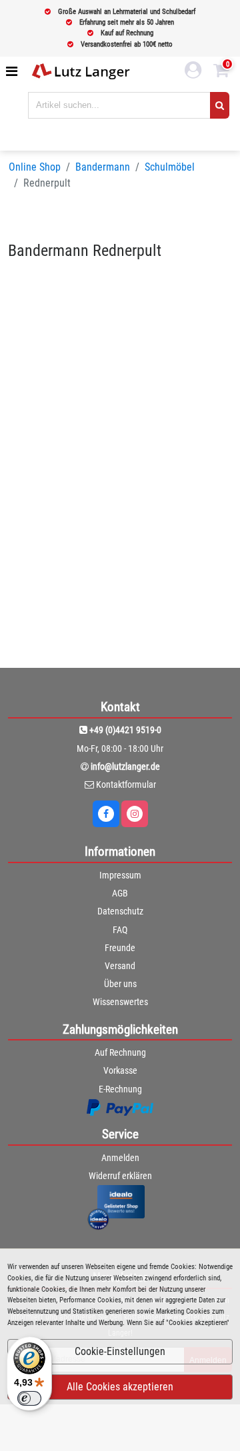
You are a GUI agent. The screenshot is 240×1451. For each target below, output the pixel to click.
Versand (120, 965)
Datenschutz (120, 911)
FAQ (120, 929)
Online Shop (35, 167)
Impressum (120, 875)
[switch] (29, 1398)
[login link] (193, 72)
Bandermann (102, 167)
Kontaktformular (126, 784)
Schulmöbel (170, 167)
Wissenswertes (120, 1001)
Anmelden (120, 1157)
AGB (120, 893)
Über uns (120, 983)
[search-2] (219, 105)
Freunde (120, 947)
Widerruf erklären (120, 1175)
